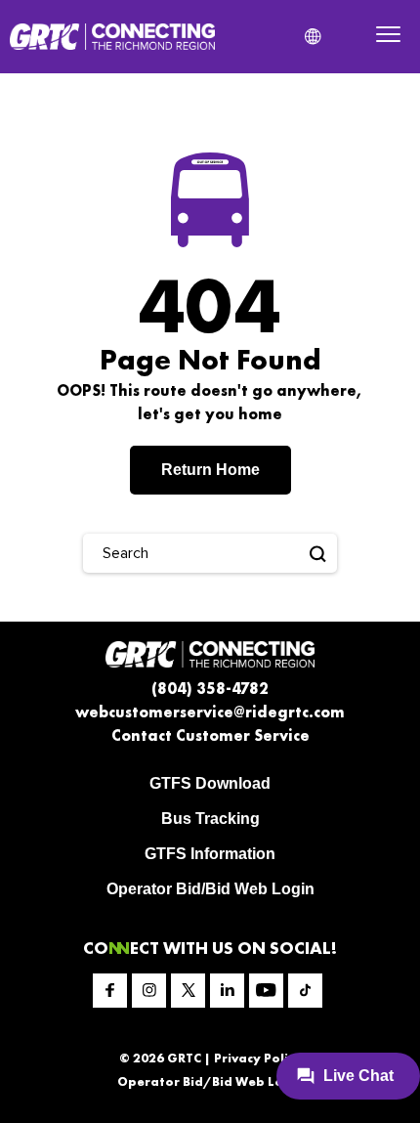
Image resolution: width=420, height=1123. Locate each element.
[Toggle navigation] (388, 36)
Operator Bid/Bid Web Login (210, 889)
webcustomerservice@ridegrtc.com (210, 712)
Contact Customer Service (210, 735)
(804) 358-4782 (210, 688)
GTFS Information (210, 853)
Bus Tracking (210, 818)
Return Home (210, 469)
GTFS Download (210, 783)
